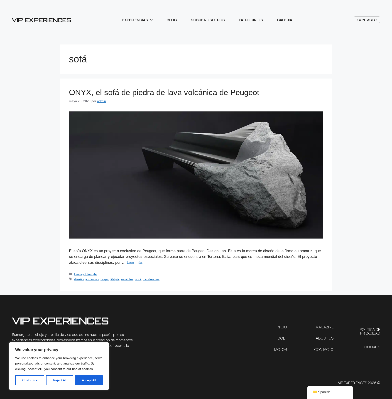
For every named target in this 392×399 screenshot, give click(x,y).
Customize (29, 380)
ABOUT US (324, 338)
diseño (79, 279)
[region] (59, 366)
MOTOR (280, 349)
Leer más (135, 262)
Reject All (59, 380)
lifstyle (114, 279)
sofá (138, 279)
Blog (172, 20)
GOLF (282, 338)
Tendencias (151, 279)
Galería (284, 20)
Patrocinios (251, 20)
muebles (127, 279)
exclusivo (92, 279)
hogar (104, 279)
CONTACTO (323, 349)
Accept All (89, 380)
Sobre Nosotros (208, 20)
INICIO (282, 327)
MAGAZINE (324, 327)
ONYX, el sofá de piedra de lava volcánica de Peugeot (164, 92)
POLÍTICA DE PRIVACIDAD (370, 331)
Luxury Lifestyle (85, 274)
